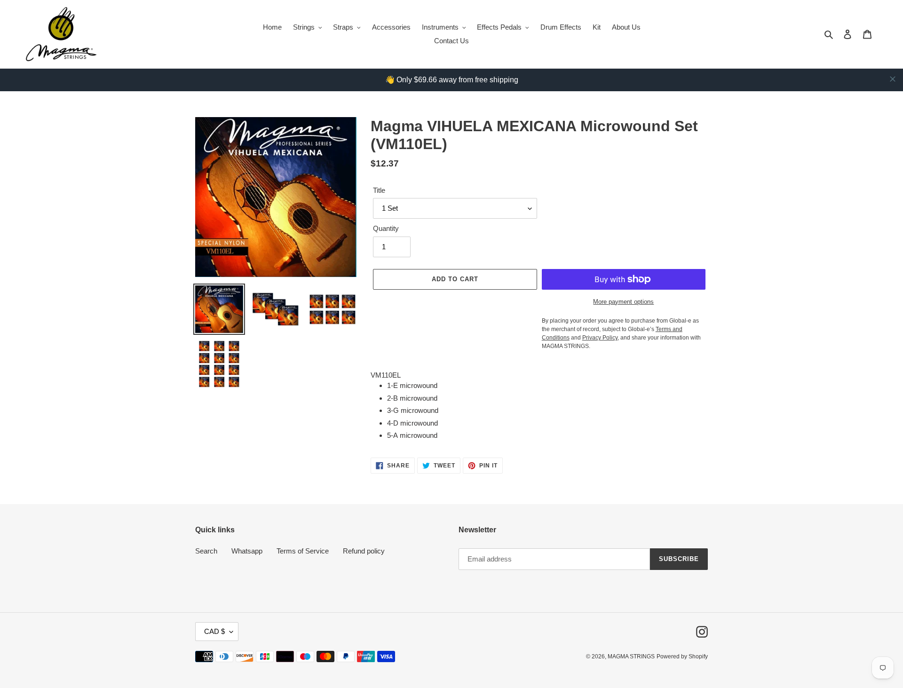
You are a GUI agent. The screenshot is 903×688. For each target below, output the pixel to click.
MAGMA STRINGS (631, 656)
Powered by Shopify (682, 656)
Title (379, 190)
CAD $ (214, 631)
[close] (892, 79)
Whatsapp (246, 551)
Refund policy (364, 551)
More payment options (623, 301)
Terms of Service (303, 551)
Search (206, 551)
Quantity (386, 228)
